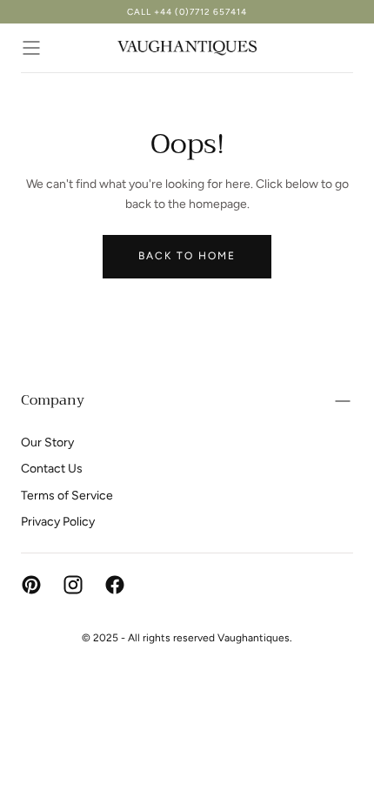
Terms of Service (67, 495)
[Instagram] (73, 585)
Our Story (47, 442)
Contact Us (52, 468)
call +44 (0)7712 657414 (187, 11)
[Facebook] (115, 585)
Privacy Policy (58, 521)
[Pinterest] (31, 585)
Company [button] (52, 400)
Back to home (187, 256)
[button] (31, 47)
